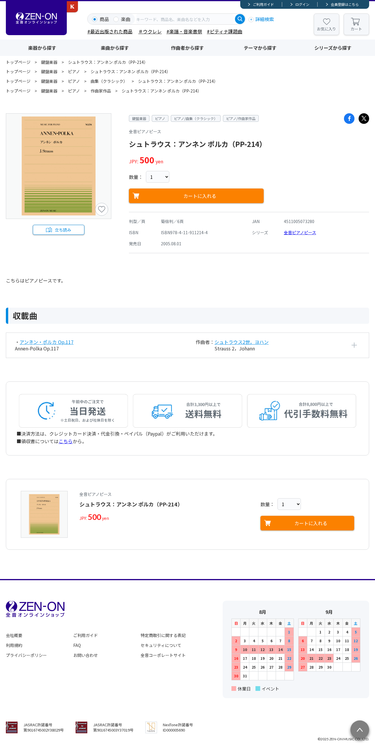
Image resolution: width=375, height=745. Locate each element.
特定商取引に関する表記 (163, 635)
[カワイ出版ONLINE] (72, 6)
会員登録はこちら (345, 4)
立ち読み (63, 230)
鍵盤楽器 (49, 62)
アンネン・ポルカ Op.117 (47, 341)
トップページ (18, 62)
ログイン (302, 4)
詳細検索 (264, 19)
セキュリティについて (161, 645)
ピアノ (74, 71)
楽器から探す (42, 47)
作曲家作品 (101, 91)
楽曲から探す (115, 47)
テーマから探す (260, 47)
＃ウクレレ (150, 31)
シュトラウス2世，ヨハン (241, 341)
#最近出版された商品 (109, 31)
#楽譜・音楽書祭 (184, 31)
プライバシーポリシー (26, 655)
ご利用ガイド (263, 4)
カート (356, 29)
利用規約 (14, 645)
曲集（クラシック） (109, 81)
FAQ (77, 645)
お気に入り (326, 29)
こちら (66, 441)
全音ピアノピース (300, 232)
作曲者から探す (187, 47)
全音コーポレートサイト (163, 655)
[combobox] (184, 19)
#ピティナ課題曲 (224, 31)
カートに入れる (199, 195)
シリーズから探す (333, 47)
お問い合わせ (85, 655)
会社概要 (14, 635)
